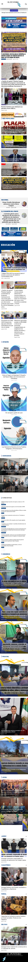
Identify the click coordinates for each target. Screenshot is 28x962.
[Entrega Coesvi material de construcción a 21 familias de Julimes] (14, 936)
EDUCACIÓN (3, 59)
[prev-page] (2, 550)
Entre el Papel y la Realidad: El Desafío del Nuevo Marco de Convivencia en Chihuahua (14, 376)
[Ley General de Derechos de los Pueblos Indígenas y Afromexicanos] (14, 430)
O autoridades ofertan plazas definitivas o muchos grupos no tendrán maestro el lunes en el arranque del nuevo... (13, 55)
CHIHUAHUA (4, 104)
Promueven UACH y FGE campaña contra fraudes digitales (13, 520)
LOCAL (3, 513)
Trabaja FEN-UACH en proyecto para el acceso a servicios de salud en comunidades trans (12, 275)
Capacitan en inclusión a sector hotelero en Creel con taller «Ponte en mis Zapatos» (13, 918)
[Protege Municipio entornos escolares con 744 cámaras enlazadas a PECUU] (14, 716)
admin (2, 278)
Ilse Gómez (8, 207)
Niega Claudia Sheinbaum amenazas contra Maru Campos (11, 204)
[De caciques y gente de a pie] (14, 396)
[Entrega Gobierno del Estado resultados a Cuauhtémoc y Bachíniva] (14, 876)
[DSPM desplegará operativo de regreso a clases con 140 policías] (14, 466)
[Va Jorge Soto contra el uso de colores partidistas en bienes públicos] (14, 572)
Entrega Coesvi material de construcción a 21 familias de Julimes (14, 947)
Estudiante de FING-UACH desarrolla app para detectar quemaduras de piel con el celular (7, 324)
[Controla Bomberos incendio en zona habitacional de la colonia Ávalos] (14, 755)
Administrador (9, 59)
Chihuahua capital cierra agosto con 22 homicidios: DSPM (13, 506)
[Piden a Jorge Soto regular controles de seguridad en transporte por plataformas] (14, 605)
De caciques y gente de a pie (14, 413)
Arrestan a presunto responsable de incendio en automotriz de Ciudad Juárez (13, 859)
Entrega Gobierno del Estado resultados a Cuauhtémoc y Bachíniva (13, 888)
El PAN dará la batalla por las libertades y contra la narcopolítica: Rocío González (11, 545)
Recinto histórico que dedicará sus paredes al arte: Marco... (12, 107)
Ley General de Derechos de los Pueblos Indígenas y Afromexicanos (14, 447)
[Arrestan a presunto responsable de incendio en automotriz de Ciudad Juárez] (14, 847)
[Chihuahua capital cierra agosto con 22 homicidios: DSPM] (14, 483)
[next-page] (4, 550)
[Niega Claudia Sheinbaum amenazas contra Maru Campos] (24, 203)
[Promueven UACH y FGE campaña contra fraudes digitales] (14, 805)
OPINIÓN (14, 410)
